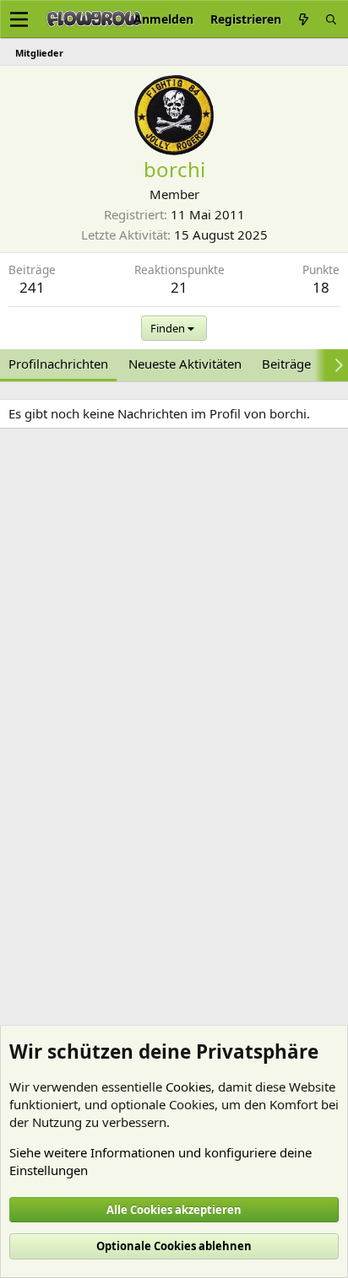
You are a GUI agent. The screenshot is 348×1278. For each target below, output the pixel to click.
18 (321, 287)
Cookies (188, 1086)
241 (32, 287)
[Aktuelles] (303, 19)
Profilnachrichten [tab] (58, 363)
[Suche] (331, 19)
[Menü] (19, 19)
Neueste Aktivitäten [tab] (185, 363)
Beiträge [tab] (286, 363)
